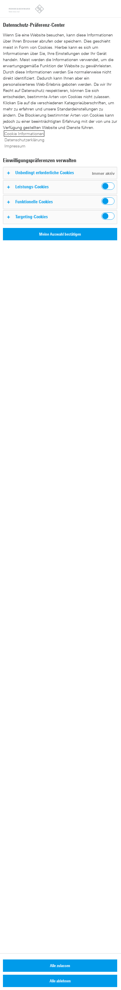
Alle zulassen (60, 965)
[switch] (108, 186)
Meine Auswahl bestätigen (60, 233)
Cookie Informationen (24, 133)
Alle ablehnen (60, 980)
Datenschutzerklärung (24, 139)
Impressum (15, 145)
